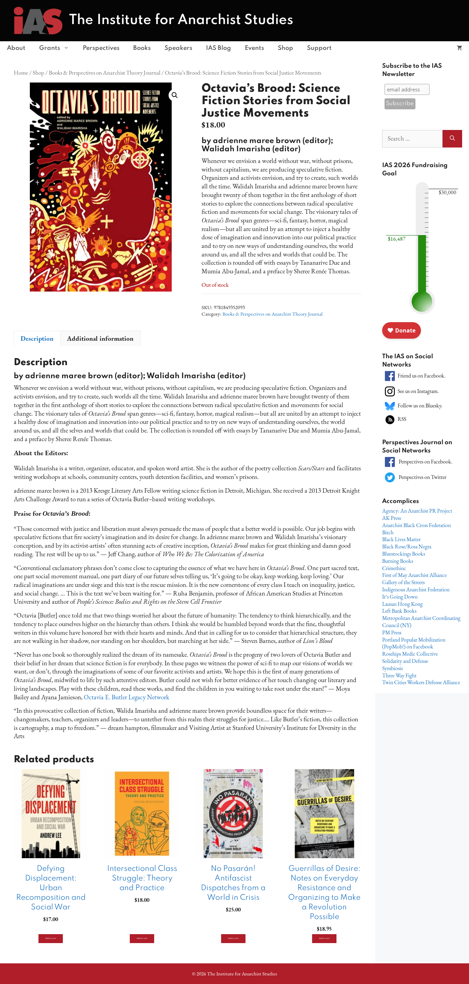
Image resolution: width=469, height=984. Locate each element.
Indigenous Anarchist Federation (415, 589)
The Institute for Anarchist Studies (181, 20)
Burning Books (397, 561)
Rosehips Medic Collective (410, 653)
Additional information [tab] (100, 338)
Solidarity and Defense (405, 661)
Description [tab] (37, 338)
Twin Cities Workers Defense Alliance (421, 682)
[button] (175, 95)
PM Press (391, 632)
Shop (285, 48)
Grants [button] (49, 48)
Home (21, 72)
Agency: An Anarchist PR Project (417, 510)
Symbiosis (392, 668)
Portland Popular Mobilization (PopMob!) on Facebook (413, 643)
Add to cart (50, 938)
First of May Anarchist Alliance (414, 575)
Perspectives (101, 48)
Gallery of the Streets (403, 582)
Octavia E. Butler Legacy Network (126, 697)
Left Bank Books (399, 610)
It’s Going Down (399, 596)
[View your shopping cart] (459, 48)
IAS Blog (218, 48)
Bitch (387, 532)
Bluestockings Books (403, 553)
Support (319, 48)
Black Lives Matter (401, 539)
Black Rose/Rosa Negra (406, 546)
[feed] (390, 419)
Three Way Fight (399, 675)
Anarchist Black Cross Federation (416, 525)
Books (142, 48)
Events (254, 48)
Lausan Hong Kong (402, 604)
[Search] (452, 138)
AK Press (391, 518)
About (16, 48)
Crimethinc (394, 568)
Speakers (178, 48)
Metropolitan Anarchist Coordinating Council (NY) (421, 621)
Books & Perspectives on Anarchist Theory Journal (104, 72)
